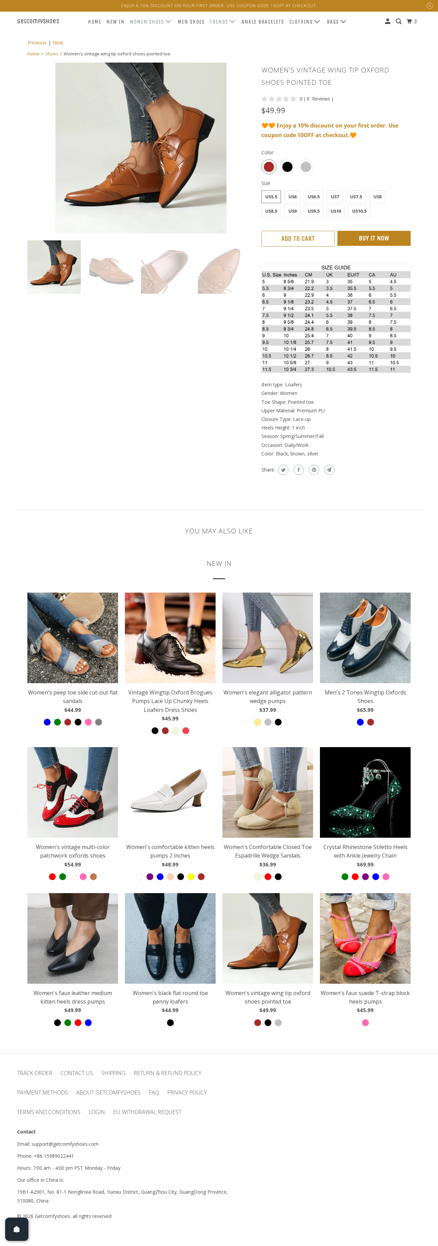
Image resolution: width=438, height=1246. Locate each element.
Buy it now (374, 238)
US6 (292, 197)
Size (265, 183)
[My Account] (388, 21)
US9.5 (314, 211)
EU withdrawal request (147, 1112)
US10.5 (359, 211)
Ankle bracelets (263, 21)
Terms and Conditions (48, 1112)
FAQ (154, 1092)
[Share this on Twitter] (282, 470)
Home (94, 21)
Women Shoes (148, 21)
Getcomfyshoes (38, 21)
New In (115, 21)
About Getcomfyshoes (108, 1092)
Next (58, 42)
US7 (335, 197)
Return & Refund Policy (167, 1073)
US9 (292, 211)
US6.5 (314, 197)
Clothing (301, 21)
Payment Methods (42, 1092)
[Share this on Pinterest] (313, 470)
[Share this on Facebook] (298, 470)
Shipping (113, 1073)
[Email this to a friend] (329, 470)
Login (97, 1112)
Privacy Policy (187, 1092)
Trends (220, 21)
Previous (37, 42)
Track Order (34, 1073)
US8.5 (271, 211)
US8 (377, 197)
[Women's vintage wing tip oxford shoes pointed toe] (141, 148)
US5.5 (271, 197)
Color (267, 152)
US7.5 (356, 197)
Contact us (77, 1073)
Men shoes (191, 21)
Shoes (52, 54)
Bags (333, 21)
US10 (336, 211)
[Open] (16, 1229)
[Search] (399, 21)
